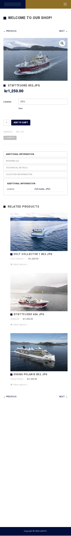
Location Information (19, 174)
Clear (20, 108)
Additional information (20, 154)
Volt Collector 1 (17, 259)
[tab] (35, 154)
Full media (39, 189)
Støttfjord (7, 132)
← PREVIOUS (10, 31)
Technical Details (17, 167)
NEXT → (63, 31)
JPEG (47, 189)
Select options (19, 264)
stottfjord (11, 137)
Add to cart (21, 122)
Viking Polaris (16, 379)
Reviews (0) (12, 161)
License (7, 102)
